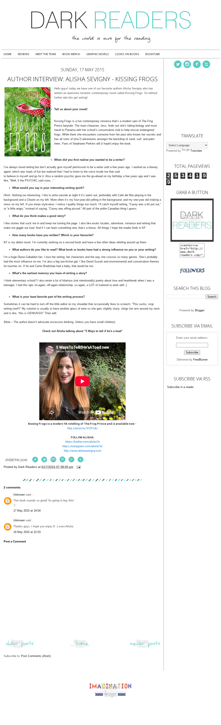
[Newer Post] (145, 648)
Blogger (199, 310)
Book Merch (71, 54)
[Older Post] (20, 648)
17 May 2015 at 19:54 (27, 510)
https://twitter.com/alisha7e (82, 441)
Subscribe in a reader (180, 387)
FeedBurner (200, 359)
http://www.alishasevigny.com (82, 450)
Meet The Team (46, 54)
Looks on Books (127, 54)
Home (8, 54)
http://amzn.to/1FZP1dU (82, 428)
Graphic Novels (97, 54)
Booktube (152, 54)
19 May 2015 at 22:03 (27, 532)
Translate (196, 150)
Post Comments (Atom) (36, 656)
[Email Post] (78, 467)
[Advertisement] (187, 99)
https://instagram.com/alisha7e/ (82, 446)
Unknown (19, 494)
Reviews (23, 54)
